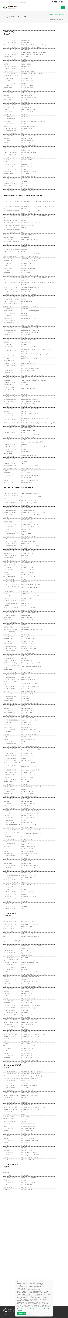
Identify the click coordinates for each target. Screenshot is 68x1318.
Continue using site (32, 10)
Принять (21, 1313)
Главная (50, 14)
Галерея (40, 1317)
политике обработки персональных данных (33, 1309)
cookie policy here (32, 5)
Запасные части (60, 14)
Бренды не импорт (59, 17)
